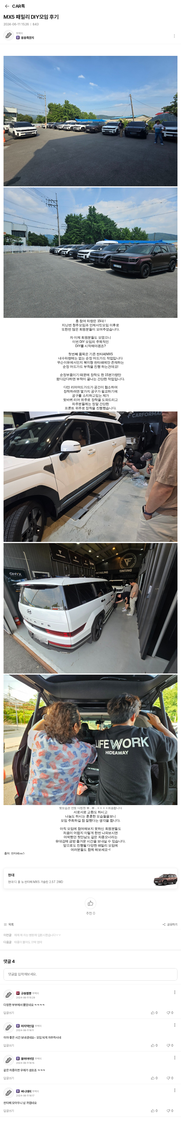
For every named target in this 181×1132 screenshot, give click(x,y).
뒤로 (7, 6)
